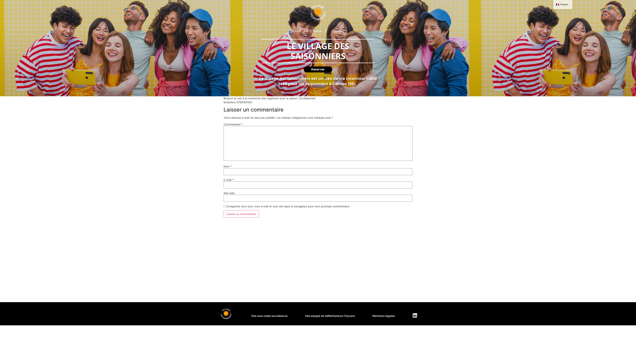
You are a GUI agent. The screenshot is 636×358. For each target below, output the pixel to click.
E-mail (229, 180)
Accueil (296, 31)
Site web (229, 193)
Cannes (317, 31)
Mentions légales (383, 316)
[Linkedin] (414, 315)
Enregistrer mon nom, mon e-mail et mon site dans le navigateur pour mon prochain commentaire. (288, 206)
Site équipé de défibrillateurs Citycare (330, 316)
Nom (228, 166)
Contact (339, 31)
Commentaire (233, 124)
